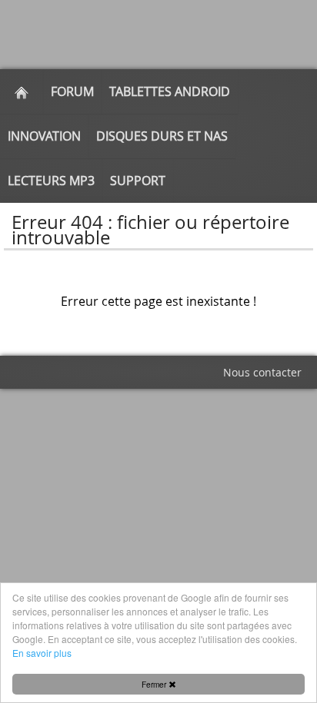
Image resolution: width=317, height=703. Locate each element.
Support (137, 180)
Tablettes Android (169, 91)
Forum (72, 91)
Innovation (44, 136)
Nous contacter (262, 372)
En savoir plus (42, 652)
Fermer (155, 684)
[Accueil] (21, 91)
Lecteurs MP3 (51, 180)
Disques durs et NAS (162, 136)
